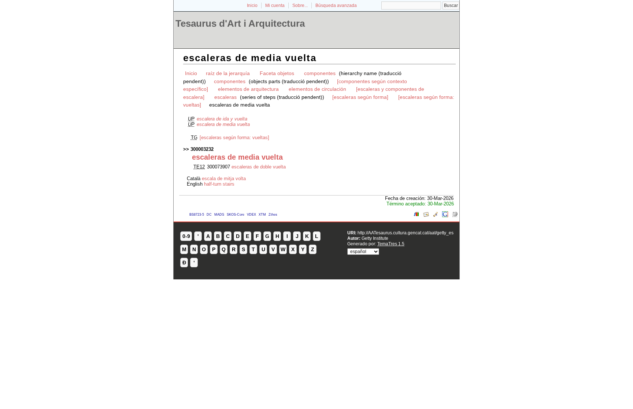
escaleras (225, 97)
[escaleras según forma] (360, 97)
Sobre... (300, 5)
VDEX (251, 214)
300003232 (202, 149)
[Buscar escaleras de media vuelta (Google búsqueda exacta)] (445, 215)
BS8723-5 (196, 214)
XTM (262, 214)
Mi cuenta (275, 5)
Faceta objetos (277, 73)
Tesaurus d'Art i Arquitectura (240, 23)
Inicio (252, 5)
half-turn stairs (219, 184)
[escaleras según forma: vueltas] (234, 137)
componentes (320, 73)
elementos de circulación (317, 89)
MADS (219, 214)
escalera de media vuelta (223, 124)
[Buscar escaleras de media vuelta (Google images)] (426, 215)
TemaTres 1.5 (390, 243)
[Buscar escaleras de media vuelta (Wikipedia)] (455, 215)
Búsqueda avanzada (336, 5)
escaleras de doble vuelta (259, 167)
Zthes (273, 214)
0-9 (186, 236)
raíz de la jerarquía (228, 73)
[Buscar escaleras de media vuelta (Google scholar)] (435, 215)
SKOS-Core (235, 214)
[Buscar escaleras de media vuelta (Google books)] (416, 215)
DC (209, 214)
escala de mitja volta (224, 178)
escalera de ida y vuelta (222, 119)
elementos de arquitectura (248, 89)
